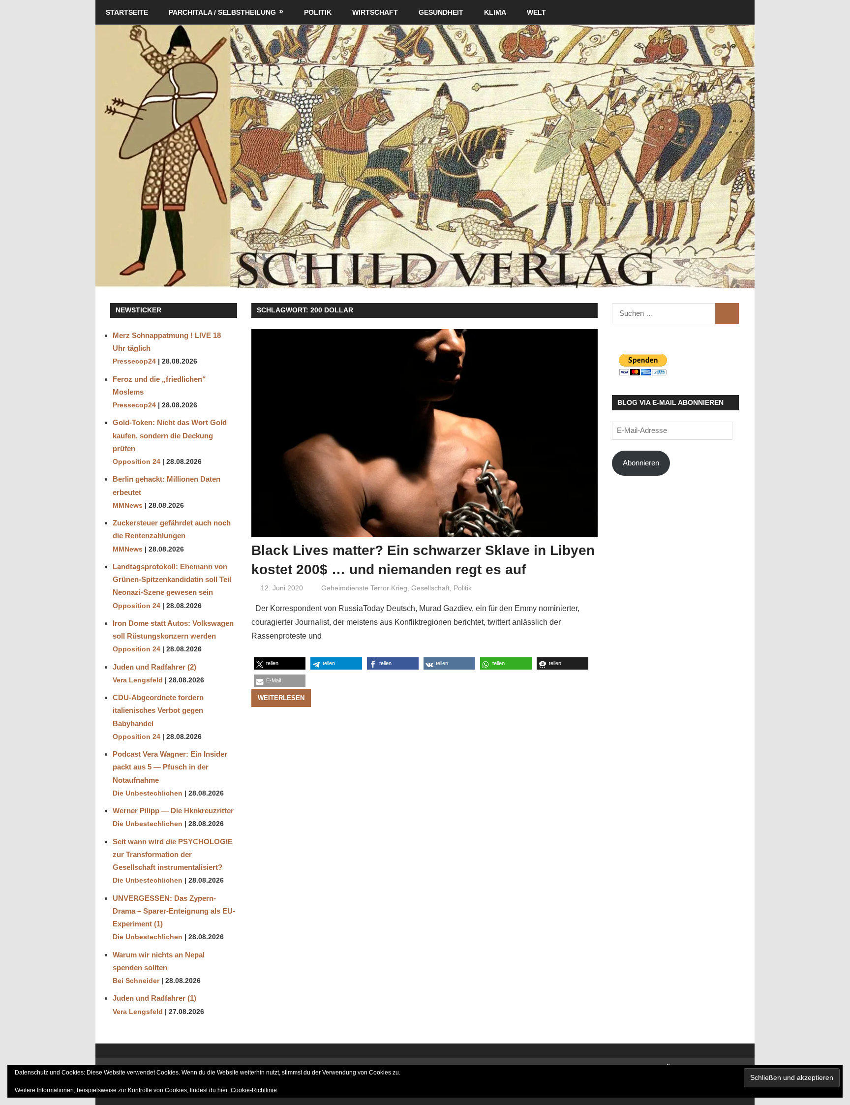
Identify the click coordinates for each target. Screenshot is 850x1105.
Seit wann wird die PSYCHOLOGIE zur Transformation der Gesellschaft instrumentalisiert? (173, 854)
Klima (495, 12)
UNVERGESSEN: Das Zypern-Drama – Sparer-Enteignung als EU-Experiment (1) (174, 911)
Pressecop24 (134, 361)
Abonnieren (641, 463)
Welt (536, 12)
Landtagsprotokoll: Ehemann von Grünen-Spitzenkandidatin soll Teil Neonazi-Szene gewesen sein (172, 579)
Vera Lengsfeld (138, 680)
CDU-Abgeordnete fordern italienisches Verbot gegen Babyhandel (158, 710)
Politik (318, 12)
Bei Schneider (136, 980)
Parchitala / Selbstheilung (222, 12)
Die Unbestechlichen (147, 793)
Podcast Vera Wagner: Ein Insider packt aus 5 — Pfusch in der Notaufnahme (170, 767)
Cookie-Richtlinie (254, 1090)
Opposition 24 (136, 461)
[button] (279, 663)
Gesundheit (441, 12)
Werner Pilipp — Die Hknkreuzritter (173, 810)
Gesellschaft (430, 588)
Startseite (127, 12)
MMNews (128, 505)
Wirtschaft (375, 12)
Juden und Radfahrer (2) (154, 667)
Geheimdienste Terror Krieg (364, 588)
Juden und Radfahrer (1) (154, 998)
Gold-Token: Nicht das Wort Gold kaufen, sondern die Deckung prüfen (170, 435)
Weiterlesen (281, 698)
